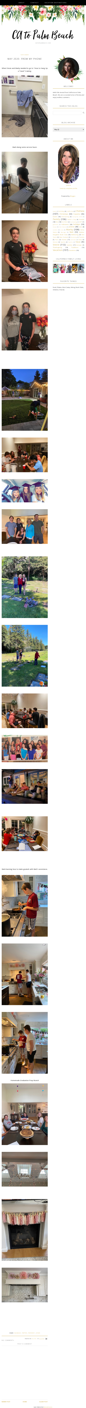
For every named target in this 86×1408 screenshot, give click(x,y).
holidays (76, 224)
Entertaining (65, 216)
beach (54, 211)
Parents (81, 237)
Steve (78, 242)
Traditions (74, 247)
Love (61, 230)
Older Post (43, 1402)
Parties (64, 240)
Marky (69, 229)
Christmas (64, 214)
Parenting (74, 237)
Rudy (80, 239)
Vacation (57, 250)
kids (80, 227)
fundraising (73, 222)
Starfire (70, 242)
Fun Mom (65, 222)
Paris (57, 239)
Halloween (65, 224)
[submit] (83, 113)
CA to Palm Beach (43, 36)
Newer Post (6, 1402)
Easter (55, 217)
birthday (61, 211)
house (54, 227)
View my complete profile (68, 188)
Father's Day (71, 219)
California (70, 211)
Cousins (76, 214)
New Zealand (63, 237)
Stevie (56, 244)
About (22, 3)
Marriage (63, 232)
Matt (72, 232)
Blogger (72, 196)
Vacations (72, 250)
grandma (55, 224)
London (55, 230)
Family (56, 219)
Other (38, 1333)
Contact (35, 3)
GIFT (80, 222)
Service (55, 242)
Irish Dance (62, 227)
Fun (57, 222)
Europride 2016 (77, 216)
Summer (69, 245)
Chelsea (80, 210)
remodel (73, 239)
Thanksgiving (57, 247)
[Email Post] (46, 1338)
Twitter (24, 1333)
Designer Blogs (48, 1407)
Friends (81, 219)
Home (25, 1402)
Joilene (68, 185)
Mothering (74, 235)
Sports (63, 242)
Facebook (17, 1333)
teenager (79, 245)
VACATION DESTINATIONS (56, 3)
